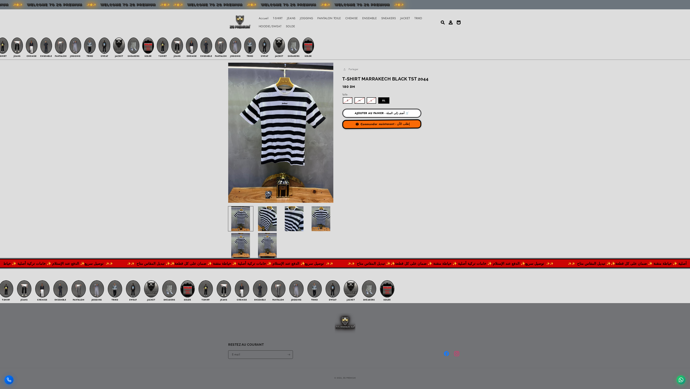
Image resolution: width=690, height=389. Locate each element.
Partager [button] (353, 69)
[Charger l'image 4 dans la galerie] (320, 218)
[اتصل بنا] (8, 379)
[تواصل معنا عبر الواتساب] (681, 379)
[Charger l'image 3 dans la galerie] (294, 218)
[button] (443, 22)
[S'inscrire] (289, 354)
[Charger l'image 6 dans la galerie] (267, 245)
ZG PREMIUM (349, 377)
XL (383, 100)
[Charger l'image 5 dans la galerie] (240, 245)
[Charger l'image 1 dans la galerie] (240, 218)
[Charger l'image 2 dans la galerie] (267, 218)
